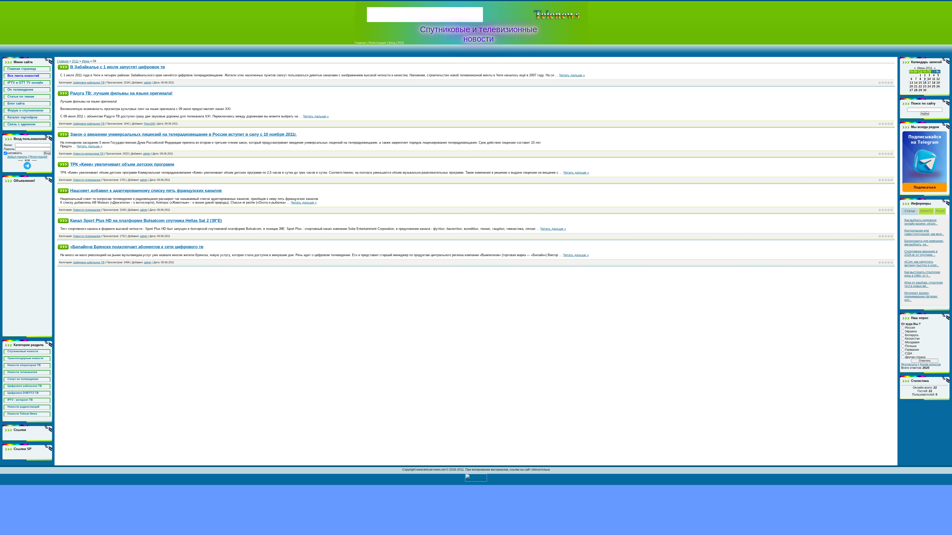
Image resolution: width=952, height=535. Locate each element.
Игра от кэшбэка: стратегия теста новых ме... (923, 284)
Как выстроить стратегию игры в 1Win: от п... (922, 273)
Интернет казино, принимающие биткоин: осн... (921, 296)
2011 (75, 61)
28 (916, 90)
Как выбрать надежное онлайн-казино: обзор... (921, 221)
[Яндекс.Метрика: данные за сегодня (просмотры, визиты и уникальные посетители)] (476, 478)
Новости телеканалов (86, 179)
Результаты (909, 364)
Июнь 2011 (924, 68)
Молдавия (912, 342)
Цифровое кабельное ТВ (88, 82)
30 (924, 90)
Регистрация (377, 43)
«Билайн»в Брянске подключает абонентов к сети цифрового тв (136, 246)
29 (920, 90)
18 (933, 82)
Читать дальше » (572, 75)
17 (929, 82)
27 (911, 90)
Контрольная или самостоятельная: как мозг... (924, 232)
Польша (911, 346)
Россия (910, 327)
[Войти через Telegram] (27, 165)
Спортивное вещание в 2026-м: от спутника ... (920, 253)
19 (938, 82)
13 (911, 82)
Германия (912, 349)
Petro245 (149, 123)
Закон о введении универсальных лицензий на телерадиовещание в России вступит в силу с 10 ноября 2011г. (183, 134)
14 (916, 82)
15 (920, 82)
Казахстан (912, 338)
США (908, 353)
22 (920, 86)
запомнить (14, 153)
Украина (911, 331)
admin (147, 82)
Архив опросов (930, 364)
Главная (360, 43)
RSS (401, 43)
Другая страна (915, 357)
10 (929, 79)
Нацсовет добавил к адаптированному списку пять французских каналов (146, 190)
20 (911, 86)
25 (933, 86)
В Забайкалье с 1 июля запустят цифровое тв (117, 66)
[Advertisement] (549, 14)
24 (929, 86)
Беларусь (912, 335)
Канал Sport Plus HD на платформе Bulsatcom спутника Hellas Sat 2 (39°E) (146, 220)
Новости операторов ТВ (88, 153)
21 (916, 86)
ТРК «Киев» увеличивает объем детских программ (122, 164)
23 (924, 86)
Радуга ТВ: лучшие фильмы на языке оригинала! (121, 93)
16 (924, 82)
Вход (391, 43)
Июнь (85, 61)
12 (938, 79)
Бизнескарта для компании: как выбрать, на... (924, 242)
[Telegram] (924, 191)
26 (938, 86)
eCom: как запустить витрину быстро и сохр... (921, 263)
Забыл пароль (17, 157)
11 (933, 79)
